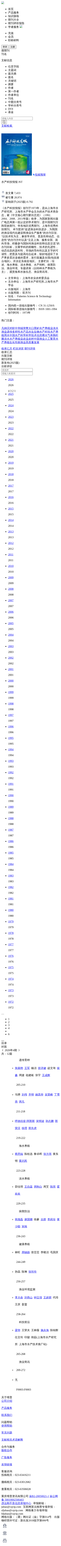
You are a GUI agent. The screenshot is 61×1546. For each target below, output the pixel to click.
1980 (11, 910)
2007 (11, 600)
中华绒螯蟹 (21, 328)
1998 (11, 703)
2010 (11, 566)
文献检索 (7, 125)
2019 (11, 462)
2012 (11, 543)
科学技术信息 (34, 335)
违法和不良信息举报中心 (16, 1503)
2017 (11, 485)
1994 (11, 749)
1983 (11, 875)
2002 (11, 657)
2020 (11, 451)
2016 (11, 497)
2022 (11, 428)
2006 (11, 611)
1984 (11, 864)
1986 (11, 841)
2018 (11, 474)
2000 (11, 680)
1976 (11, 955)
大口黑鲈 (33, 328)
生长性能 (14, 342)
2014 (11, 520)
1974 (11, 978)
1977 (11, 944)
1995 (11, 738)
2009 (11, 577)
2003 (11, 646)
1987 (11, 829)
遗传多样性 (13, 331)
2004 (11, 634)
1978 (11, 933)
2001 (11, 669)
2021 (11, 439)
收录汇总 (6, 348)
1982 (11, 887)
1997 (11, 715)
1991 (11, 783)
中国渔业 (39, 338)
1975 (11, 967)
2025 (11, 393)
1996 (11, 726)
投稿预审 (40, 174)
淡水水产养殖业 (13, 338)
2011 (10, 554)
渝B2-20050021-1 (39, 1496)
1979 (11, 921)
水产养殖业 (46, 328)
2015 (11, 508)
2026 (11, 379)
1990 (11, 795)
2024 (11, 405)
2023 (11, 416)
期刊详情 (29, 348)
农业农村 (28, 338)
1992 (11, 772)
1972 (11, 1001)
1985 (11, 852)
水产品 (24, 331)
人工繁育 (50, 338)
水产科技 (44, 331)
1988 (11, 818)
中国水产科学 (17, 335)
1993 (11, 761)
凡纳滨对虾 (8, 328)
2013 (11, 531)
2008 (11, 588)
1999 (11, 692)
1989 (11, 806)
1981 (11, 898)
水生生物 (33, 331)
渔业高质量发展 (29, 342)
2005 (11, 623)
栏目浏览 (18, 348)
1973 (11, 990)
